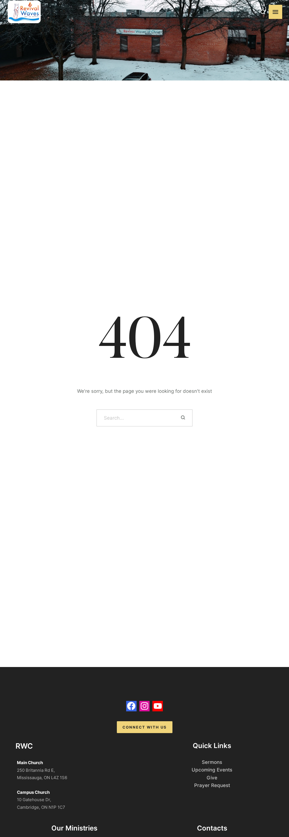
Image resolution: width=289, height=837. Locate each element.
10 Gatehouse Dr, (34, 799)
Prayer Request (212, 785)
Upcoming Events (212, 770)
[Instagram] (144, 706)
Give (212, 778)
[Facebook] (131, 706)
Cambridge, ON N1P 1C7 (41, 807)
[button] (263, 12)
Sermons (212, 762)
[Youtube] (157, 706)
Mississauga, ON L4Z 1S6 (42, 777)
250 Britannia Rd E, (36, 770)
